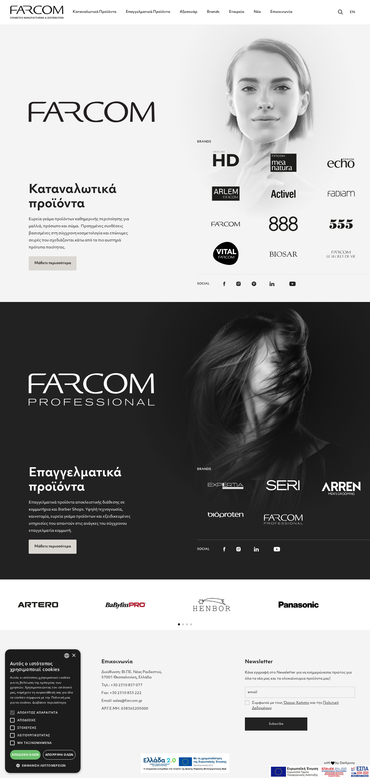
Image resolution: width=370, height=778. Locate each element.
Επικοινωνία (281, 12)
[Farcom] (226, 224)
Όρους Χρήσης (296, 703)
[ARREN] (341, 488)
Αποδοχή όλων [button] (25, 755)
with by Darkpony (339, 763)
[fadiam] (341, 193)
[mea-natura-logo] (283, 163)
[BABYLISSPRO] (125, 605)
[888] (283, 224)
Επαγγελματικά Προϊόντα (148, 12)
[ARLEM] (226, 193)
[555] (341, 224)
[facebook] (224, 284)
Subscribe (276, 724)
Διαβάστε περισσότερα (49, 702)
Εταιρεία (236, 12)
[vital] (226, 253)
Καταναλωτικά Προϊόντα (94, 12)
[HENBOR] (212, 605)
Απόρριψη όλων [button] (59, 755)
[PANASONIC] (298, 605)
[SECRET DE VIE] (341, 254)
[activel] (283, 193)
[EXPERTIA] (226, 485)
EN (352, 12)
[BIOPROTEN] (226, 514)
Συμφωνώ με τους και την (295, 705)
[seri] (283, 485)
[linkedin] (272, 284)
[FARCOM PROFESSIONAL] (283, 519)
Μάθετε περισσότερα (52, 263)
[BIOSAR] (283, 254)
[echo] (341, 163)
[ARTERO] (38, 605)
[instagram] (238, 284)
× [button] (74, 655)
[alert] (43, 711)
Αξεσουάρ (188, 12)
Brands (213, 12)
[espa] (319, 771)
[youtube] (292, 284)
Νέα (257, 12)
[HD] (226, 158)
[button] (179, 624)
